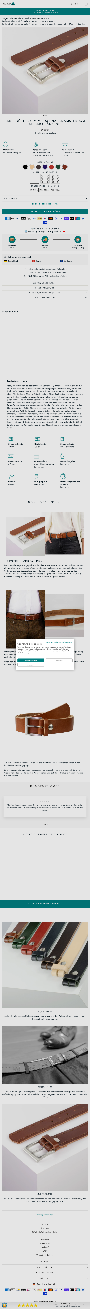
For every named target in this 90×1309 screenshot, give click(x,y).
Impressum (69, 642)
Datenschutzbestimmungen (54, 642)
